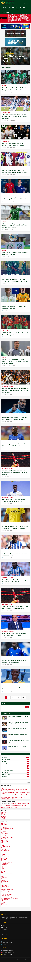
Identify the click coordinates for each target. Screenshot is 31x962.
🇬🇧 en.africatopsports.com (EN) (7, 952)
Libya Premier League (6, 866)
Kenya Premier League (6, 862)
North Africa (13, 7)
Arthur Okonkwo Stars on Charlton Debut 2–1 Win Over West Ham (15, 58)
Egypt (2, 845)
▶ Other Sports (4, 934)
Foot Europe (4, 851)
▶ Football (3, 925)
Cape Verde (4, 840)
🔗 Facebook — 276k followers (7, 941)
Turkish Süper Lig (5, 895)
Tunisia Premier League (6, 894)
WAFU (2, 903)
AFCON (3, 823)
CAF (2, 836)
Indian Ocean (4, 858)
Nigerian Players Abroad (9, 53)
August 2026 (4, 812)
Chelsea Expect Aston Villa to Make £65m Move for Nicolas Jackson (19, 19)
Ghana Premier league (6, 857)
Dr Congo (3, 842)
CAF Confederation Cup (6, 839)
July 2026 (3, 813)
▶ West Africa (4, 929)
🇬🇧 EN (28, 3)
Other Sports (5, 12)
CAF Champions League (7, 837)
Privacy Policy (25, 959)
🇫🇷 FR (25, 3)
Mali (2, 870)
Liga (2, 867)
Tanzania (3, 890)
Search (2, 781)
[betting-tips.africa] (15, 33)
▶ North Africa (4, 927)
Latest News (4, 864)
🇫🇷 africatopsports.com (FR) (7, 950)
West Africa (22, 7)
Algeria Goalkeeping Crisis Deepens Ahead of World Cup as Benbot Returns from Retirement (15, 361)
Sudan (2, 888)
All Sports (3, 831)
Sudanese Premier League (7, 889)
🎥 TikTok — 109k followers (7, 942)
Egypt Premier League (6, 846)
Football (4, 7)
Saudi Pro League (5, 881)
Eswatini (3, 848)
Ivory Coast (4, 859)
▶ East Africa (4, 931)
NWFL (2, 876)
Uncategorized (4, 899)
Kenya (2, 860)
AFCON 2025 (4, 824)
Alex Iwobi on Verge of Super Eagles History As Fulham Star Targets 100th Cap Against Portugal (14, 225)
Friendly (3, 854)
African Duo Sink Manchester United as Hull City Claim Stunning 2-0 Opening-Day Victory (19, 16)
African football (5, 827)
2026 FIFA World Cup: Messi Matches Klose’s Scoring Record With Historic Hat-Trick (14, 116)
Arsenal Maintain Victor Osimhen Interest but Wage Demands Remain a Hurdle (19, 20)
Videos (2, 901)
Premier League (5, 879)
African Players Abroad (8, 386)
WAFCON (4, 85)
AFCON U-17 (5, 277)
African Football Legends (8, 631)
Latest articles (4, 863)
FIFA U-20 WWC (5, 849)
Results (3, 880)
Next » (23, 697)
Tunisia (2, 893)
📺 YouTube (3, 944)
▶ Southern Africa (5, 932)
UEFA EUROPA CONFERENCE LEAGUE (10, 898)
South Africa (4, 884)
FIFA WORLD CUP (6, 112)
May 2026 (3, 816)
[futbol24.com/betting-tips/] (15, 42)
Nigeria (4, 221)
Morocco (3, 871)
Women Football (6, 684)
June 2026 (3, 815)
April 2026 (3, 817)
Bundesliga (3, 835)
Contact (15, 960)
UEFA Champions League (7, 897)
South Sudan (4, 885)
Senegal (3, 882)
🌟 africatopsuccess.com (6, 954)
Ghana (2, 855)
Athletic (3, 832)
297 (19, 697)
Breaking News (4, 833)
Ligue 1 (2, 868)
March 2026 (4, 818)
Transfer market (5, 891)
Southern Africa (15, 9)
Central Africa (4, 841)
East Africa (5, 9)
